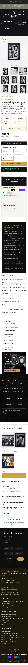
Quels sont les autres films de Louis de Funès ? (13, 497)
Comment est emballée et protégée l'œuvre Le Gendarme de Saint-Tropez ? (13, 508)
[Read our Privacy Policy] (14, 563)
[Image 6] (23, 80)
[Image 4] (5, 80)
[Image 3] (23, 71)
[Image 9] (23, 89)
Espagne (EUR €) (13, 649)
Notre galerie (5, 620)
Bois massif (12, 298)
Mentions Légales (6, 631)
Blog (2, 624)
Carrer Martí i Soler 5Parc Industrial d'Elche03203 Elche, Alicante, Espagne (10, 580)
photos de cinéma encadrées (16, 279)
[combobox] (19, 553)
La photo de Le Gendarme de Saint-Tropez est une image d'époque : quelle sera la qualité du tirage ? (13, 503)
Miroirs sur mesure (6, 616)
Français (13, 651)
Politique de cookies (7, 639)
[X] (11, 176)
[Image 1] (5, 71)
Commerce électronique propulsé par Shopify (14, 660)
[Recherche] (26, 11)
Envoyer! (20, 559)
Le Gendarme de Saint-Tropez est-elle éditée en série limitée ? (13, 485)
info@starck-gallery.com (8, 590)
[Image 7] (5, 89)
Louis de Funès (13, 282)
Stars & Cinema (5, 603)
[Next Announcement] (26, 2)
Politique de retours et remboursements (12, 637)
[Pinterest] (14, 176)
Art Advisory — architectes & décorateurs (13, 618)
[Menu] (1, 11)
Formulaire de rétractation (8, 641)
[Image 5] (14, 80)
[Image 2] (14, 71)
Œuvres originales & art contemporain (12, 601)
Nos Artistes (4, 607)
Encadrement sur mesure (8, 614)
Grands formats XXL (7, 605)
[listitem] (14, 2)
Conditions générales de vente (10, 633)
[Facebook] (8, 176)
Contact (3, 622)
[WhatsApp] (17, 176)
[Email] (20, 176)
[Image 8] (14, 89)
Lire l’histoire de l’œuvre (11, 258)
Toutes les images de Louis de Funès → (13, 476)
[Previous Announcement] (2, 2)
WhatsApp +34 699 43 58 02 (9, 589)
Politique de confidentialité (9, 635)
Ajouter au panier (15, 163)
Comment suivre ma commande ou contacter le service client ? (13, 513)
